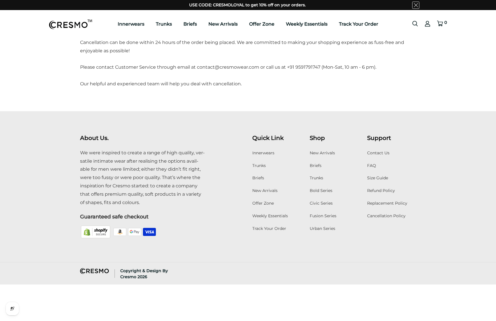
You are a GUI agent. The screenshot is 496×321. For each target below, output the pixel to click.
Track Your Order (358, 24)
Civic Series (321, 203)
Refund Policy (381, 190)
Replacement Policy (387, 203)
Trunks (164, 24)
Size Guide (377, 177)
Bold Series (321, 190)
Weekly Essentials (307, 24)
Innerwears (131, 24)
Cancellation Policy (386, 215)
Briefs (190, 24)
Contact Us (378, 152)
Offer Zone (261, 24)
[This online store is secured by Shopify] (96, 231)
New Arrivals (223, 24)
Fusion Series (323, 215)
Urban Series (322, 228)
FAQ (371, 165)
